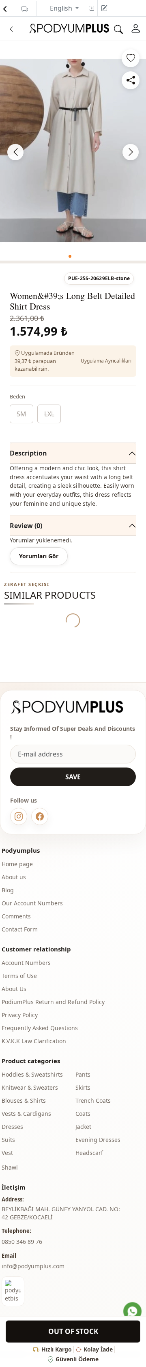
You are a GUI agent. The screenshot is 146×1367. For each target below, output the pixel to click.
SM (21, 413)
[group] (73, 150)
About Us (14, 989)
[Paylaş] (131, 80)
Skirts (82, 1087)
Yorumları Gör (38, 556)
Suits (8, 1140)
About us (14, 877)
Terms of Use (19, 976)
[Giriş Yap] (135, 28)
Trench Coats (93, 1100)
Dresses (12, 1126)
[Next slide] (130, 152)
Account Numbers (26, 963)
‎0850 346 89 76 (22, 1241)
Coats (82, 1113)
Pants (82, 1074)
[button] (70, 256)
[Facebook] (39, 816)
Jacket (83, 1126)
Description (28, 453)
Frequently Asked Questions (40, 1028)
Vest (7, 1153)
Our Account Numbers (32, 903)
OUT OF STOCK (73, 1331)
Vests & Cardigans (26, 1113)
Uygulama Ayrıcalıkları (106, 360)
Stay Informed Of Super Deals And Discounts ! (72, 733)
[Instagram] (18, 816)
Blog (8, 890)
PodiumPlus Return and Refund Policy (53, 1002)
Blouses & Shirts (24, 1100)
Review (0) (26, 525)
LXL (49, 413)
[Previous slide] (15, 152)
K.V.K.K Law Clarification (34, 1041)
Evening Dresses (97, 1140)
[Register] (104, 8)
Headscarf (89, 1153)
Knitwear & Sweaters (30, 1087)
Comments (16, 916)
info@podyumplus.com (33, 1266)
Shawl (10, 1167)
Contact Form (20, 929)
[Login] (91, 8)
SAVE (73, 776)
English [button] (62, 8)
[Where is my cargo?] (24, 8)
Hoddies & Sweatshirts (32, 1074)
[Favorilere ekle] (131, 58)
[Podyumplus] (73, 706)
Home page (17, 864)
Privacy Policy (20, 1015)
